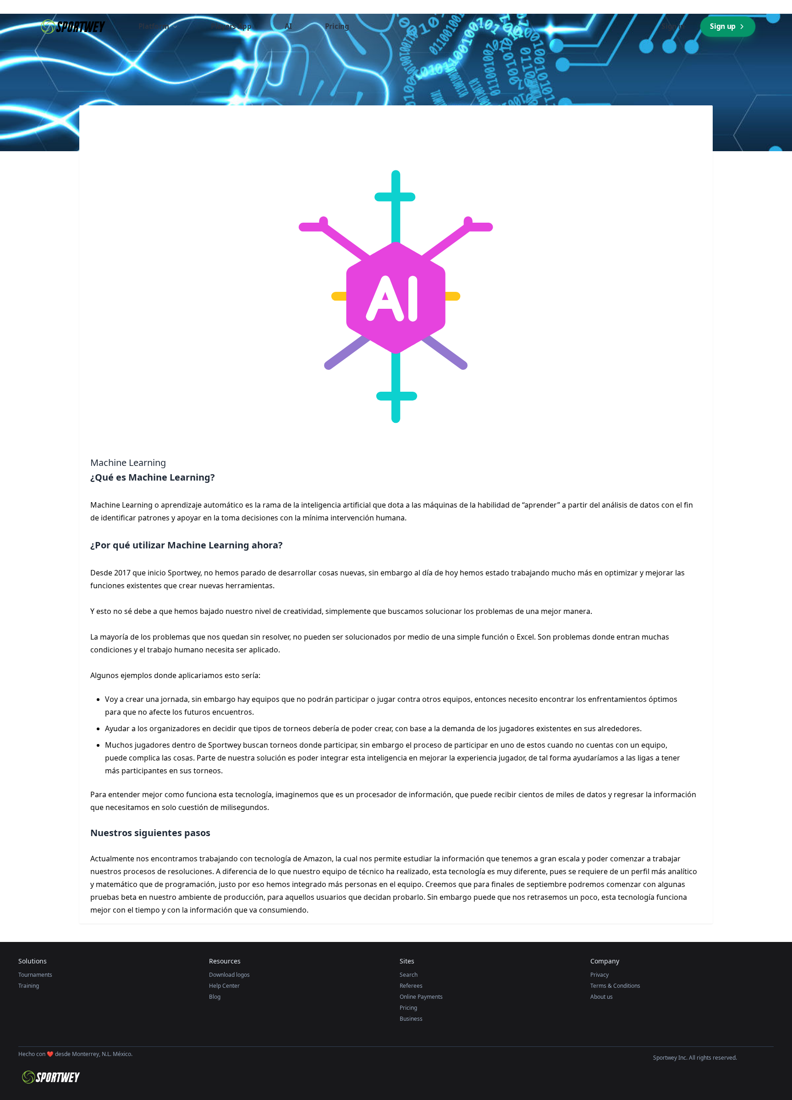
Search (409, 975)
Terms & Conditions (615, 986)
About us (601, 997)
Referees (411, 986)
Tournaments (35, 975)
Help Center (224, 986)
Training (28, 986)
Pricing (408, 1008)
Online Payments (421, 997)
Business (411, 1019)
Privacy (599, 975)
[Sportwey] (72, 26)
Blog (214, 997)
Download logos (229, 975)
